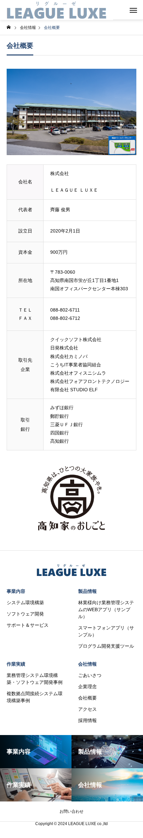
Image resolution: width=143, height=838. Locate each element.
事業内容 (16, 591)
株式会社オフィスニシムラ (78, 373)
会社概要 (87, 697)
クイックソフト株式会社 (75, 339)
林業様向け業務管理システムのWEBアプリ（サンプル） (106, 609)
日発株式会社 (64, 347)
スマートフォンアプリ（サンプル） (106, 631)
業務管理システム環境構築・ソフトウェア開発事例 (35, 679)
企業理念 (87, 686)
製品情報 (87, 591)
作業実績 (16, 664)
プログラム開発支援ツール (106, 646)
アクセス (87, 709)
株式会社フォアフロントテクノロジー (89, 381)
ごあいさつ (89, 675)
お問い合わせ (71, 811)
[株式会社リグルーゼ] (56, 10)
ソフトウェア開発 (25, 613)
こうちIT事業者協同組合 (75, 364)
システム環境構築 (25, 602)
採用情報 (87, 720)
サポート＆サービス (28, 625)
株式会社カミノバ (68, 356)
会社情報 (87, 664)
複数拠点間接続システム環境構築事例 (35, 697)
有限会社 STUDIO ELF (74, 389)
